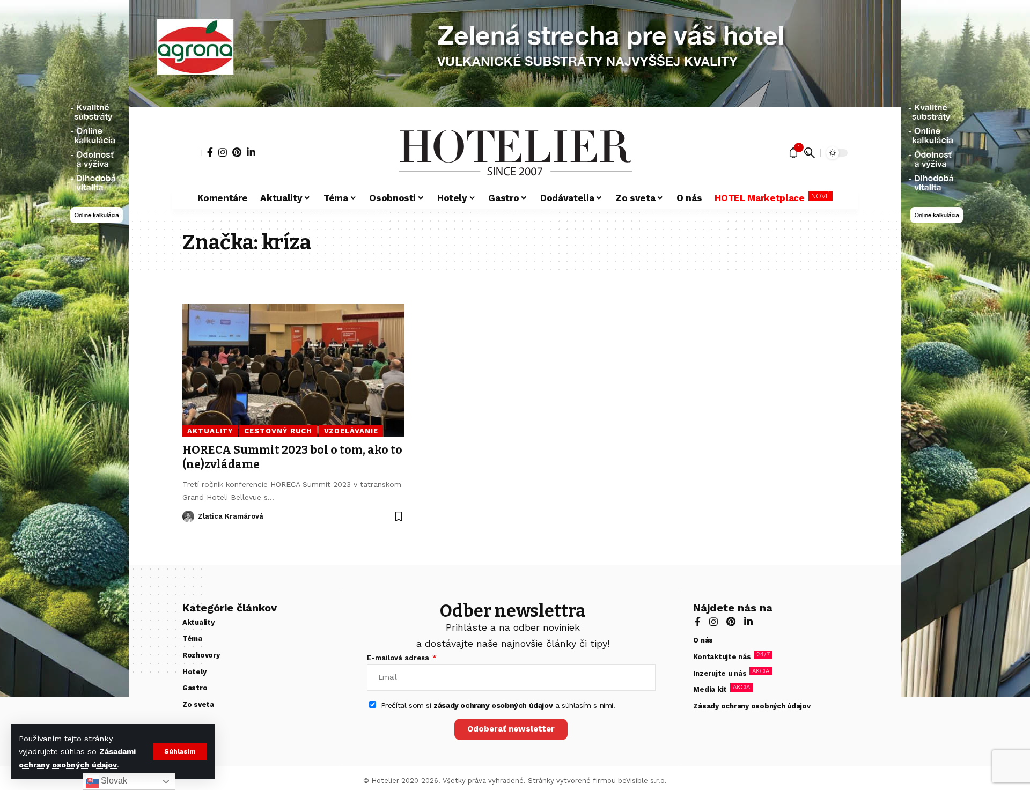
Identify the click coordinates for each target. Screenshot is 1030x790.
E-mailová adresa (399, 658)
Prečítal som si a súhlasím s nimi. (498, 705)
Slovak (113, 780)
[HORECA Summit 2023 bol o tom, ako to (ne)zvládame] (293, 370)
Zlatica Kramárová (230, 516)
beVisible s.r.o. (642, 781)
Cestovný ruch (278, 431)
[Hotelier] (515, 153)
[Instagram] (223, 152)
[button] (180, 751)
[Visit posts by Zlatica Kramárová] (188, 516)
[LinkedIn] (251, 152)
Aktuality (210, 431)
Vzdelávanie (351, 431)
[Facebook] (210, 152)
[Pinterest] (237, 152)
